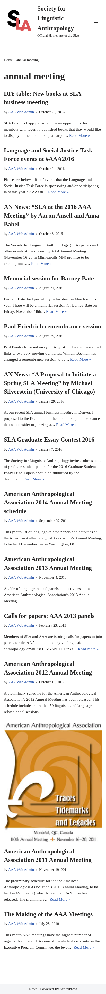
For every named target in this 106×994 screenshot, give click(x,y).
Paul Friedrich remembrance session (52, 326)
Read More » (79, 135)
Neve (33, 989)
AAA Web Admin (21, 112)
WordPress (68, 989)
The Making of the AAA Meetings (48, 914)
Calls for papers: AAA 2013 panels (49, 615)
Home (8, 60)
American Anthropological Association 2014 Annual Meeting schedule (48, 502)
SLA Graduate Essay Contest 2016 (49, 439)
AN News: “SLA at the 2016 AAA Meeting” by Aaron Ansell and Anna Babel (51, 215)
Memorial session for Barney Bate (49, 278)
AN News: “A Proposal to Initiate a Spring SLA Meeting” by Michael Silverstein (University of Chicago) (50, 383)
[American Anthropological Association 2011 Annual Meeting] (53, 782)
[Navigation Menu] (96, 21)
